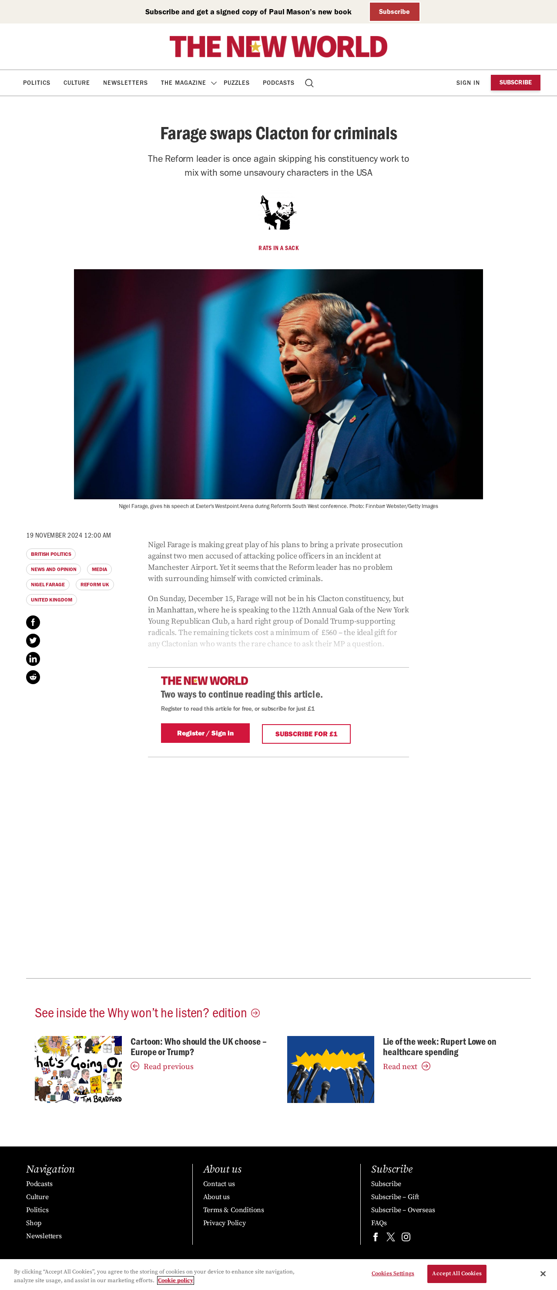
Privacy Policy (224, 1223)
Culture (77, 83)
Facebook (33, 622)
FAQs (378, 1223)
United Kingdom (51, 600)
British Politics (51, 554)
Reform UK (95, 585)
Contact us (219, 1184)
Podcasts (279, 83)
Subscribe (394, 11)
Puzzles (237, 83)
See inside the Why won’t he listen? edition (141, 1012)
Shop (33, 1223)
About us (216, 1197)
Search (310, 82)
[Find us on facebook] (375, 1239)
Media (99, 569)
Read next (400, 1067)
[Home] (278, 46)
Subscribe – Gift (395, 1197)
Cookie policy (175, 1280)
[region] (278, 1274)
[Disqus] (278, 866)
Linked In (33, 659)
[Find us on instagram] (406, 1239)
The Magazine (183, 83)
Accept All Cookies (456, 1273)
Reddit (33, 677)
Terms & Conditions (233, 1210)
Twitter (33, 641)
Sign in (468, 83)
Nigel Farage (48, 585)
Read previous (169, 1067)
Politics (36, 83)
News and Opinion (53, 569)
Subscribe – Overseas (403, 1210)
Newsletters (125, 83)
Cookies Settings (393, 1273)
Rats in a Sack (278, 248)
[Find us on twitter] (390, 1239)
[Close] (543, 1273)
